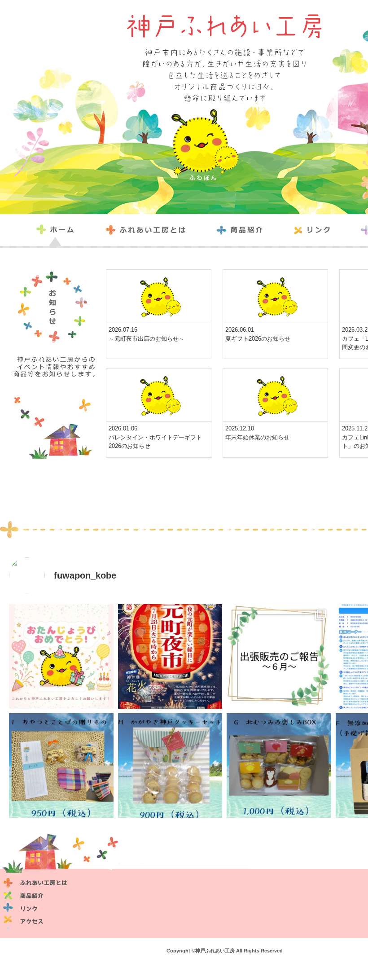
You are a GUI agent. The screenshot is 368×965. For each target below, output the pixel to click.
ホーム (63, 230)
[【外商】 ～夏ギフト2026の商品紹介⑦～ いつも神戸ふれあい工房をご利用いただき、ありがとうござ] (279, 765)
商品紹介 (245, 230)
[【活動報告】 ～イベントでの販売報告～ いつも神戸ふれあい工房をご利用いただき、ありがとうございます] (279, 656)
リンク (317, 230)
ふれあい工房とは (150, 230)
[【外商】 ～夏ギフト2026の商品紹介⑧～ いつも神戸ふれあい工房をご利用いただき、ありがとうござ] (170, 765)
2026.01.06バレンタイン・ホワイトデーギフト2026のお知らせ (155, 437)
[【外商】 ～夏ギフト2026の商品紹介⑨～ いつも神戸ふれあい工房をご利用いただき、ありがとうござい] (61, 765)
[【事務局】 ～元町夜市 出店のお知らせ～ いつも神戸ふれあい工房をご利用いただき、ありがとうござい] (170, 656)
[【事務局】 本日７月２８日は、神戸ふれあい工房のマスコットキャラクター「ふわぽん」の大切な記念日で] (61, 656)
